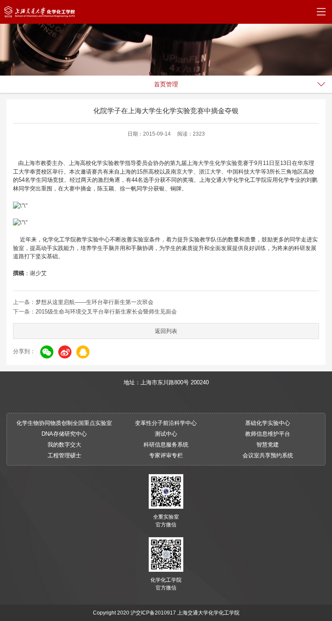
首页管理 (166, 84)
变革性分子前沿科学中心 (166, 423)
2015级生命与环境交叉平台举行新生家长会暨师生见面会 (106, 311)
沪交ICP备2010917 (153, 613)
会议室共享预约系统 (268, 455)
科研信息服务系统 (166, 444)
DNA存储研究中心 (64, 434)
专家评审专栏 (166, 455)
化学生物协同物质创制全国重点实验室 (64, 423)
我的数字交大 (64, 444)
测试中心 (166, 434)
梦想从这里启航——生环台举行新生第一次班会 (94, 302)
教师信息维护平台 (267, 434)
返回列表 (166, 331)
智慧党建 (267, 444)
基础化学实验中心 (267, 423)
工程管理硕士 (64, 455)
